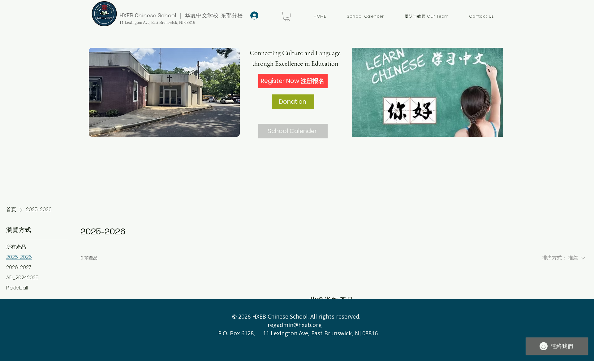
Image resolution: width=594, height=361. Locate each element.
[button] (286, 16)
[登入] (253, 15)
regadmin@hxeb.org (295, 324)
